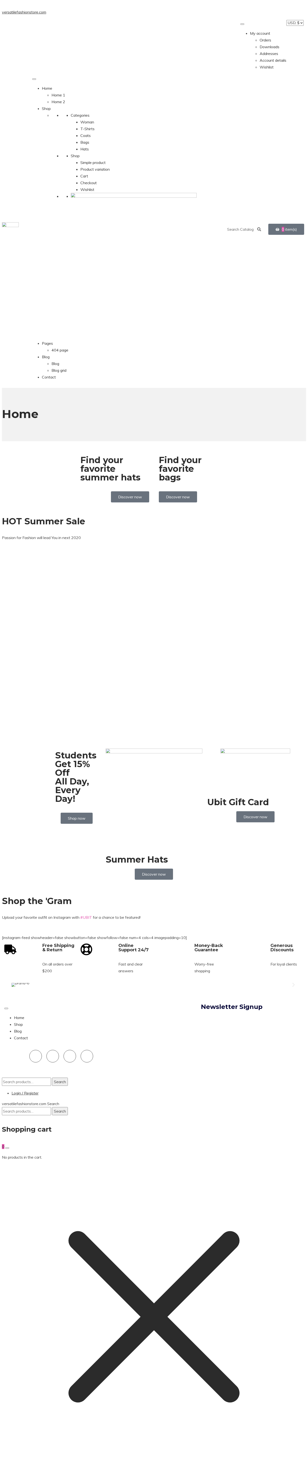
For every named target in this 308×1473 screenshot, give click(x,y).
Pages (47, 343)
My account (260, 33)
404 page (59, 350)
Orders (265, 40)
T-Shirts (87, 128)
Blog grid (58, 370)
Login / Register (25, 1093)
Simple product (93, 162)
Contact (49, 377)
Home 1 (58, 95)
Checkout (88, 182)
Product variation (95, 169)
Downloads (269, 46)
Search (60, 1081)
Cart (84, 176)
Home (47, 88)
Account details (273, 60)
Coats (85, 135)
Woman (87, 122)
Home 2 (58, 101)
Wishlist (267, 67)
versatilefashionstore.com (24, 12)
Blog (46, 356)
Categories (80, 115)
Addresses (269, 53)
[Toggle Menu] (242, 24)
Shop (46, 108)
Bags (84, 142)
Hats (84, 149)
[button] (15, 985)
